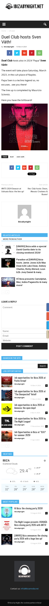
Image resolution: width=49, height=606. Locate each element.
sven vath (20, 157)
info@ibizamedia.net (30, 588)
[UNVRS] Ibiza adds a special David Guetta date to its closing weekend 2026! (31, 249)
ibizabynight (9, 47)
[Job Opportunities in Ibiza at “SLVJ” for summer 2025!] (6, 436)
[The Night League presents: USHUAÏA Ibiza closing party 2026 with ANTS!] (6, 525)
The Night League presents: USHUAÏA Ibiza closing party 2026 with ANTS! (30, 523)
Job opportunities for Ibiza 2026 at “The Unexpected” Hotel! (30, 392)
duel (12, 157)
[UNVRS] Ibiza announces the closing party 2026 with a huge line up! (30, 537)
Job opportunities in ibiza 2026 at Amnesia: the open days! (29, 406)
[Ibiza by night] (24, 6)
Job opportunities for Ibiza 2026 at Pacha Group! (30, 379)
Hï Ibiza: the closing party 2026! (28, 508)
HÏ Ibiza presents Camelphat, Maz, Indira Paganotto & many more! (31, 282)
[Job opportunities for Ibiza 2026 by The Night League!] (6, 422)
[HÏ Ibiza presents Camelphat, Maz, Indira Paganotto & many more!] (8, 282)
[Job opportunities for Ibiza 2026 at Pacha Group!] (6, 381)
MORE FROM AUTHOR (12, 239)
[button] (45, 24)
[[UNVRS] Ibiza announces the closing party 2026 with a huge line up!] (6, 539)
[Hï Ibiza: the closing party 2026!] (6, 512)
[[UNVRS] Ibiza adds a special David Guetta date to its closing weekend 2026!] (8, 249)
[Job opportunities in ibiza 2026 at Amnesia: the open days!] (6, 408)
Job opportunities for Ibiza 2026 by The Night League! (30, 420)
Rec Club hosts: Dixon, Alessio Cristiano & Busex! (38, 191)
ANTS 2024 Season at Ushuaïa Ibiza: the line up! (12, 190)
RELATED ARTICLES (11, 235)
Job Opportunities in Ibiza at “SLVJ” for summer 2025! (30, 433)
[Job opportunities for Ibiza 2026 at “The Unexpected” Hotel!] (6, 395)
